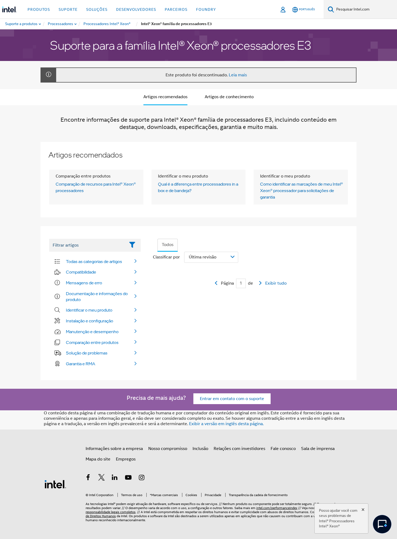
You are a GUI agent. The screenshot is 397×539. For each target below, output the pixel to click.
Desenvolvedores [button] (136, 9)
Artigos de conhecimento (229, 97)
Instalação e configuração (89, 320)
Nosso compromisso (167, 448)
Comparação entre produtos (92, 342)
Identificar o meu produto (89, 310)
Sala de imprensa (318, 448)
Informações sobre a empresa (114, 448)
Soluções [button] (96, 9)
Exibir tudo (276, 283)
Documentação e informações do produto (97, 296)
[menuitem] (60, 24)
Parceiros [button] (176, 9)
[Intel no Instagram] (141, 478)
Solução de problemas (86, 353)
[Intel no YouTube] (128, 478)
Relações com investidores (239, 448)
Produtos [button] (39, 9)
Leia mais (238, 75)
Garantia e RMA (80, 363)
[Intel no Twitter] (101, 478)
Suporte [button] (68, 9)
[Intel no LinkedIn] (114, 478)
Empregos (126, 459)
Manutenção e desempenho (92, 331)
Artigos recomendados (165, 97)
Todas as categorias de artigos (94, 261)
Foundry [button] (206, 9)
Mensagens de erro (84, 282)
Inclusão (200, 448)
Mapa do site (98, 459)
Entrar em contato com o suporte (232, 398)
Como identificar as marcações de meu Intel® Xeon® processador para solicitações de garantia (301, 190)
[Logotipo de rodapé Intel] (55, 484)
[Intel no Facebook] (88, 478)
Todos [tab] (167, 244)
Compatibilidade (81, 272)
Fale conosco (283, 448)
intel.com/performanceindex (276, 508)
